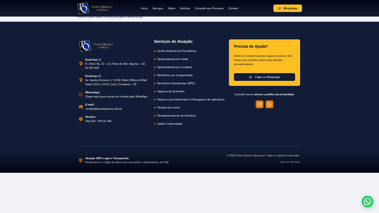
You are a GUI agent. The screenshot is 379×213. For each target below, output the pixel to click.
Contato (233, 8)
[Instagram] (260, 104)
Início (144, 8)
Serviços (157, 8)
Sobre (171, 8)
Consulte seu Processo (209, 8)
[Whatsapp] (269, 104)
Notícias (185, 8)
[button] (367, 201)
